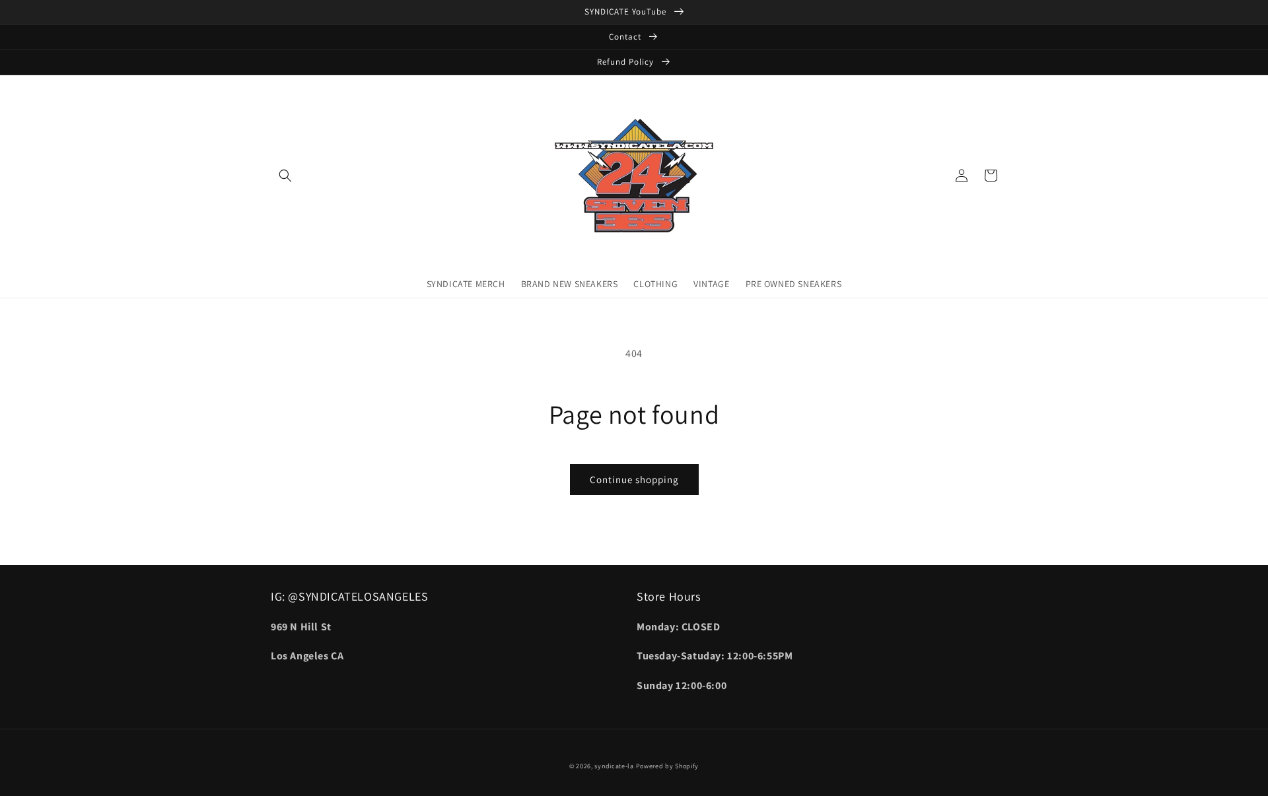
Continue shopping (634, 479)
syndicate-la (613, 766)
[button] (285, 175)
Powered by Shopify (667, 766)
